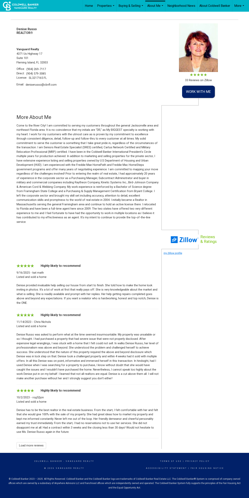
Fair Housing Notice (207, 468)
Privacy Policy (197, 461)
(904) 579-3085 (36, 73)
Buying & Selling (131, 8)
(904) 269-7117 (36, 69)
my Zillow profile (173, 253)
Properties (106, 8)
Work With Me (198, 92)
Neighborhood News (181, 6)
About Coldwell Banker (214, 6)
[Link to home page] (22, 6)
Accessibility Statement (166, 468)
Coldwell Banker (48, 461)
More (239, 8)
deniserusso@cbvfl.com (41, 84)
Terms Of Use (171, 461)
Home (89, 6)
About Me (155, 8)
